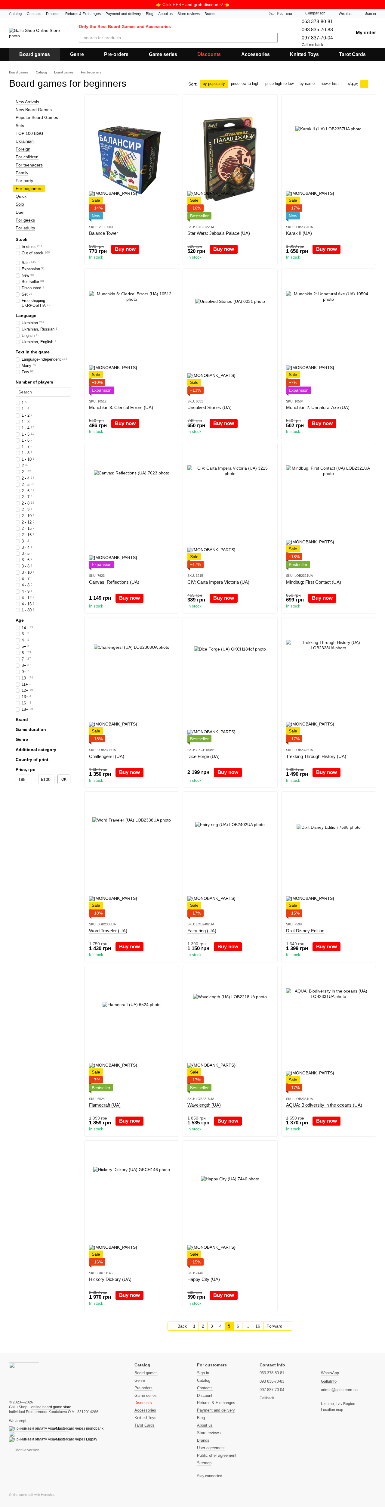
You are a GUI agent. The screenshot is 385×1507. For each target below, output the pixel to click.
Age (20, 620)
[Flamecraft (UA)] (131, 1031)
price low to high (245, 83)
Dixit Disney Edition (305, 930)
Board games (34, 54)
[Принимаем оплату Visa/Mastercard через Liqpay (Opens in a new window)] (53, 1439)
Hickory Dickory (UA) (110, 1279)
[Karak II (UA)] (328, 159)
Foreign (23, 149)
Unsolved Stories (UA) (209, 407)
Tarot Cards (352, 54)
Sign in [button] (203, 1373)
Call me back (312, 45)
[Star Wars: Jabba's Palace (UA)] (230, 159)
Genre (77, 54)
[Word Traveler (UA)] (131, 856)
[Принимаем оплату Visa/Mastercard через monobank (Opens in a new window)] (56, 1428)
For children (27, 156)
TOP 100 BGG (29, 133)
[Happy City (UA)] (230, 1205)
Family (22, 172)
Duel (20, 212)
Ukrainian (25, 141)
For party (24, 180)
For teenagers (29, 165)
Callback (267, 1398)
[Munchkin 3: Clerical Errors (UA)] (131, 333)
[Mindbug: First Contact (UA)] (328, 508)
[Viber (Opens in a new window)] (259, 13)
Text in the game (33, 352)
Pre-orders (116, 54)
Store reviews (188, 14)
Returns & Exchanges (83, 14)
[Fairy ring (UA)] (230, 856)
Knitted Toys (304, 54)
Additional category (36, 749)
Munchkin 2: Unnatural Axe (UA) (318, 407)
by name (307, 83)
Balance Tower (103, 233)
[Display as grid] (364, 84)
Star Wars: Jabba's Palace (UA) (218, 233)
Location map (332, 1410)
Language (26, 315)
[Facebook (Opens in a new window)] (244, 13)
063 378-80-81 (317, 21)
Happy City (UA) (203, 1279)
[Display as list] (372, 84)
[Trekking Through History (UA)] (328, 682)
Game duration (31, 729)
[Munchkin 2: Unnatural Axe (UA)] (328, 333)
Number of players (34, 382)
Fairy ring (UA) (201, 930)
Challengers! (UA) (106, 756)
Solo (20, 204)
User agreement (211, 1448)
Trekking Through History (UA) (316, 756)
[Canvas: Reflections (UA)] (131, 508)
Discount (53, 14)
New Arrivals (27, 101)
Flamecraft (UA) (105, 1105)
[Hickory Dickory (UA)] (131, 1205)
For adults (25, 227)
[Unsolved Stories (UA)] (230, 333)
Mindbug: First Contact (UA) (313, 582)
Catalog (15, 14)
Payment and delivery (123, 14)
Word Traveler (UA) (108, 930)
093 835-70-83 (317, 29)
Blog (149, 14)
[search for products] (273, 37)
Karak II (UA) (299, 233)
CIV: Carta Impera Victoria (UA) (218, 582)
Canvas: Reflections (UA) (114, 582)
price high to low (279, 83)
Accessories (255, 54)
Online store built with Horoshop (32, 1494)
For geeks (25, 220)
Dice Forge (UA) (203, 756)
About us (165, 14)
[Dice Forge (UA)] (230, 682)
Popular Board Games (37, 117)
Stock (21, 239)
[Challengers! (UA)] (131, 682)
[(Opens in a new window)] (39, 1434)
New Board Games (34, 109)
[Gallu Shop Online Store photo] (24, 1377)
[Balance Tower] (131, 159)
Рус (280, 13)
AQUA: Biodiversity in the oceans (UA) (324, 1105)
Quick (21, 196)
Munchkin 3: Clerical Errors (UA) (121, 407)
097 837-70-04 (317, 37)
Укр (272, 13)
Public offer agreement (216, 1455)
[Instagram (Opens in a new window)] (237, 13)
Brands (210, 14)
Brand (22, 719)
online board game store (51, 1407)
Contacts (34, 14)
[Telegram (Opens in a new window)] (252, 13)
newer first (330, 83)
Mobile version (26, 1450)
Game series (163, 54)
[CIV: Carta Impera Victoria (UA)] (230, 508)
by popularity (214, 83)
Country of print (32, 759)
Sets (20, 125)
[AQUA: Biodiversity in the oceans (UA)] (328, 1031)
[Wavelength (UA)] (230, 1031)
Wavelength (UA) (204, 1105)
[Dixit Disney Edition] (328, 856)
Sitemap (204, 1463)
